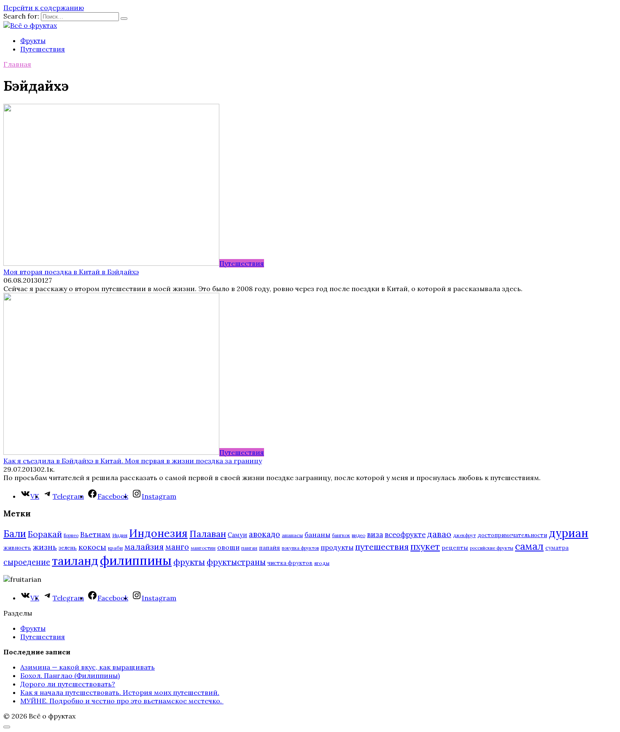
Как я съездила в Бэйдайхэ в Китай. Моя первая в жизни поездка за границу (132, 460)
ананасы (292, 535)
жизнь (45, 547)
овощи (228, 547)
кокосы (92, 547)
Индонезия (158, 533)
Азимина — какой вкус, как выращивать (87, 667)
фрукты (189, 561)
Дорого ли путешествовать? (67, 684)
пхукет (425, 546)
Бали (14, 534)
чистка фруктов (290, 563)
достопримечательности (512, 535)
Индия (119, 535)
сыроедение (26, 562)
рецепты (455, 547)
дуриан (568, 533)
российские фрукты (491, 548)
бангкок (341, 535)
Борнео (71, 535)
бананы (317, 534)
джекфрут (464, 535)
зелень (68, 547)
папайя (269, 547)
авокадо (264, 534)
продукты (337, 547)
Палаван (207, 534)
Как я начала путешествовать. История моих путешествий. (119, 692)
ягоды (321, 563)
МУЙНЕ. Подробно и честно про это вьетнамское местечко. (122, 701)
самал (529, 546)
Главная (17, 64)
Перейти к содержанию (43, 7)
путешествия (382, 546)
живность (17, 547)
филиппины (136, 560)
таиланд (75, 560)
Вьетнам (95, 534)
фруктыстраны (236, 562)
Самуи (237, 535)
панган (249, 548)
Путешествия (42, 49)
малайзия (144, 547)
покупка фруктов (300, 548)
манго (177, 547)
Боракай (45, 534)
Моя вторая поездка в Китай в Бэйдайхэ (71, 271)
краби (115, 548)
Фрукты (33, 40)
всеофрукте (405, 534)
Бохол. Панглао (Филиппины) (70, 675)
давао (439, 534)
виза (375, 534)
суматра (557, 547)
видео (358, 535)
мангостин (203, 548)
